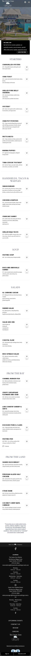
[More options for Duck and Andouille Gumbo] (27, 270)
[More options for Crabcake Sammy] (27, 219)
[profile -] (25, 2)
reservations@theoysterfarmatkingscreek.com (15, 565)
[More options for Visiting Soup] (27, 257)
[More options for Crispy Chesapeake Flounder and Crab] (27, 395)
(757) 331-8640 (15, 563)
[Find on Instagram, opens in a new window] (15, 585)
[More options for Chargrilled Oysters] (27, 67)
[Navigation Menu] (29, 2)
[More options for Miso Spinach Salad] (27, 356)
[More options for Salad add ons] (27, 324)
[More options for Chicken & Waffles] (27, 202)
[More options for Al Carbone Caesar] (27, 295)
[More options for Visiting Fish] (27, 441)
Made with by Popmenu (11, 544)
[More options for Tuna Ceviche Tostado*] (27, 165)
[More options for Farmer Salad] (27, 311)
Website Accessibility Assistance (15, 646)
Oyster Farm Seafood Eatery (15, 637)
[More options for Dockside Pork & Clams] (27, 427)
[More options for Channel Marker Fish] (27, 381)
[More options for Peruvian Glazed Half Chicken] (27, 477)
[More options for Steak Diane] (27, 493)
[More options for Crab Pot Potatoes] (27, 123)
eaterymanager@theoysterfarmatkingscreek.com (15, 596)
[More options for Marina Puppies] (27, 153)
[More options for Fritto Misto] (27, 139)
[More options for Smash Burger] (27, 189)
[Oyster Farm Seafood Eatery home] (8, 3)
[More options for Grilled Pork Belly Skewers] (27, 93)
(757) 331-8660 (15, 593)
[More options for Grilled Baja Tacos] (27, 234)
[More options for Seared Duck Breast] (27, 465)
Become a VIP (22, 653)
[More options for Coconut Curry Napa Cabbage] (27, 505)
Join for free (22, 52)
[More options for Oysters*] (27, 109)
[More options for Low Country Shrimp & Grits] (27, 409)
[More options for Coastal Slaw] (27, 342)
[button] (15, 68)
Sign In (7, 653)
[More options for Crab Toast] (27, 79)
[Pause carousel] (30, 39)
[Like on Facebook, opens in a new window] (15, 549)
